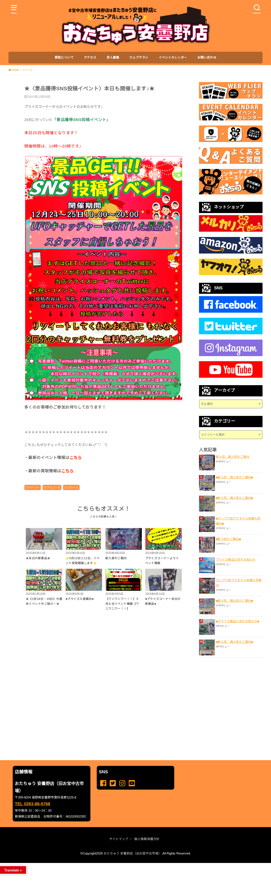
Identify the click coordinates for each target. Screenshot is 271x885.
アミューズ (53, 487)
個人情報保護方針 (147, 839)
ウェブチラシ (138, 57)
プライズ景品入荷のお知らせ (236, 559)
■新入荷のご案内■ (228, 539)
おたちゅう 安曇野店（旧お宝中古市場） (133, 853)
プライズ (73, 487)
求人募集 (112, 57)
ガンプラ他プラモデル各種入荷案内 (238, 582)
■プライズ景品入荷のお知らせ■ (237, 621)
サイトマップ (118, 839)
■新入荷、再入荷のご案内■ (234, 477)
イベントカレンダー (173, 57)
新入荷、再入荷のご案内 (232, 457)
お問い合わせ (206, 57)
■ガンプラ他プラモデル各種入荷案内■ (238, 521)
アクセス (90, 57)
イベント (34, 487)
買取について (64, 57)
